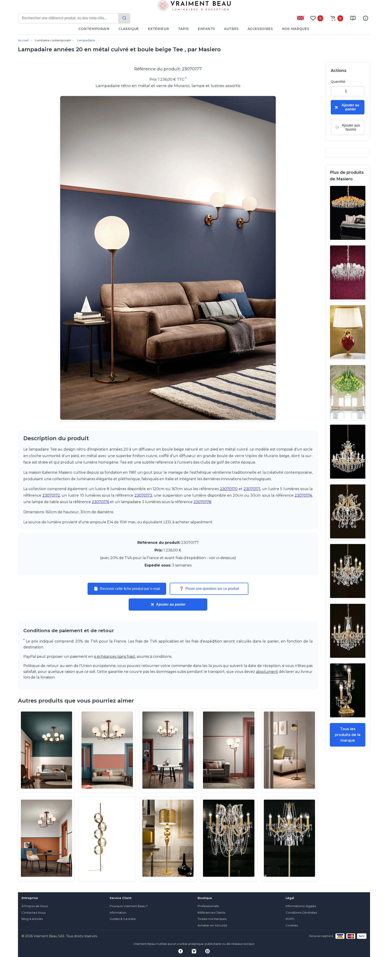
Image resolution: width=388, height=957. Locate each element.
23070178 (202, 502)
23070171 (252, 489)
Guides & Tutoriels (122, 919)
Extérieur (158, 29)
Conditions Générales (301, 912)
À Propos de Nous (35, 906)
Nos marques (295, 29)
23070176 (100, 502)
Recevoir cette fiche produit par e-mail (127, 589)
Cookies (292, 925)
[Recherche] (124, 18)
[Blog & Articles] (352, 18)
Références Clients (211, 912)
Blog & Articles (32, 919)
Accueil (23, 40)
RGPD (290, 919)
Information (118, 912)
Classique (129, 29)
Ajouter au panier (170, 604)
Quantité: (338, 82)
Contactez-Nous (34, 912)
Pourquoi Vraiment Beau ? (129, 906)
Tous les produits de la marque (347, 735)
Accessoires (260, 29)
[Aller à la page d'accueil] (194, 6)
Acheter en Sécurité (212, 925)
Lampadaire (86, 40)
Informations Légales (301, 906)
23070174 (303, 495)
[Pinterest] (207, 951)
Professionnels (208, 906)
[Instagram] (194, 951)
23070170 (229, 489)
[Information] (365, 18)
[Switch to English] (300, 17)
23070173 (143, 495)
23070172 (51, 495)
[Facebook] (180, 951)
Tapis (183, 29)
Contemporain (94, 29)
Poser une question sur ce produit (209, 589)
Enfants (206, 29)
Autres (231, 29)
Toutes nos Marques (212, 919)
